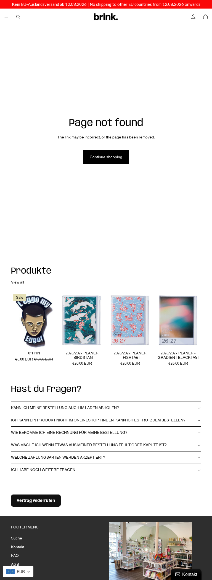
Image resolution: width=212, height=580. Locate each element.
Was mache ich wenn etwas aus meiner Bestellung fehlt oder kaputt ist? (89, 445)
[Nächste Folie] (195, 320)
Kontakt (17, 546)
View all (17, 282)
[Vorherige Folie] (161, 320)
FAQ (15, 555)
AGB (15, 564)
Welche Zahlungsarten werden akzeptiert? (58, 457)
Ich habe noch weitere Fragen (43, 469)
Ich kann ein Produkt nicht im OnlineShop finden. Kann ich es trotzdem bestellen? (98, 420)
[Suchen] (18, 17)
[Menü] (6, 16)
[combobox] (18, 571)
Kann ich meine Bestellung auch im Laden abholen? (65, 407)
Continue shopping (106, 157)
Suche (16, 538)
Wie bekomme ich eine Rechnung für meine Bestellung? (69, 432)
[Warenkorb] (205, 17)
